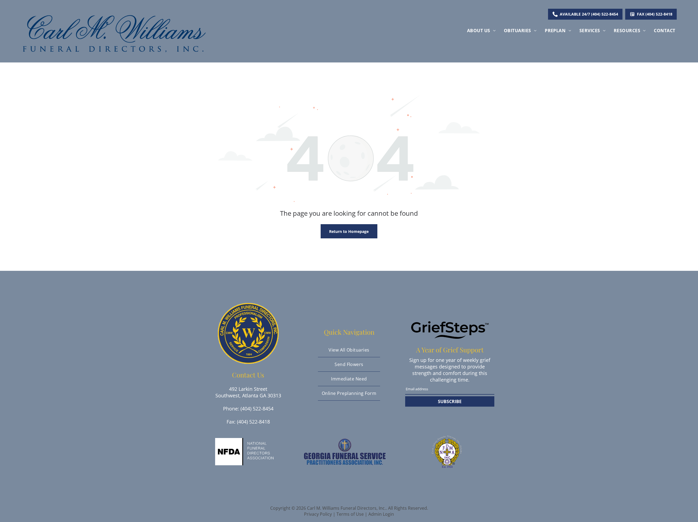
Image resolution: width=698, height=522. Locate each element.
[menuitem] (481, 30)
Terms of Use (350, 514)
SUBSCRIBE (450, 401)
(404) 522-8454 (256, 408)
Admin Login (381, 514)
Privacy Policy (318, 514)
